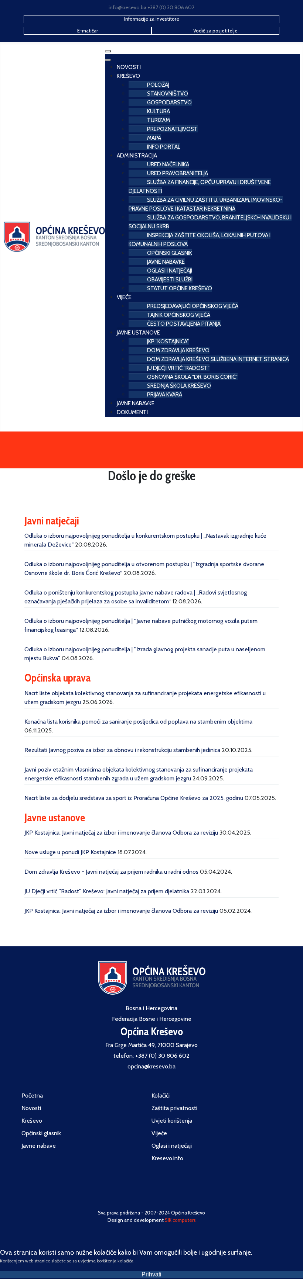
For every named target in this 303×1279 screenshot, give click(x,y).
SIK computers (180, 1220)
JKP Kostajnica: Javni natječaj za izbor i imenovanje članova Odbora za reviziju (121, 832)
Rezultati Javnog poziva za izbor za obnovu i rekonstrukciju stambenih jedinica (122, 749)
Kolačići (161, 1095)
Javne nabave (38, 1145)
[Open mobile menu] (108, 51)
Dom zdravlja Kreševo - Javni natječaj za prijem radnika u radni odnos (111, 871)
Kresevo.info (167, 1158)
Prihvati (151, 1274)
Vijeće (159, 1133)
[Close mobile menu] (108, 60)
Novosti (31, 1108)
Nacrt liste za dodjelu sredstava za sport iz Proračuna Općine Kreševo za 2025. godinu (133, 797)
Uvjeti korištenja (172, 1120)
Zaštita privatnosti (174, 1108)
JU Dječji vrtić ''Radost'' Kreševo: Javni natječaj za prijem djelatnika (106, 891)
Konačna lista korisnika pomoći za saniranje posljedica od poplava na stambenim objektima (138, 721)
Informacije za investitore (151, 19)
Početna (32, 1095)
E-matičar (87, 31)
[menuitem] (129, 66)
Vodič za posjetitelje (215, 31)
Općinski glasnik (41, 1133)
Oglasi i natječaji (172, 1145)
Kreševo (31, 1120)
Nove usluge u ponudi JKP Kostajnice (70, 852)
